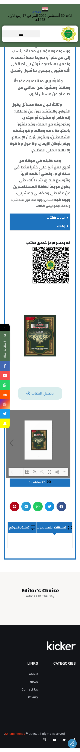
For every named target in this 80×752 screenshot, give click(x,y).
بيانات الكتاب (56, 218)
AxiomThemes (15, 734)
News (34, 681)
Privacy (33, 697)
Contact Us (30, 689)
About (33, 674)
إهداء (61, 226)
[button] (21, 33)
